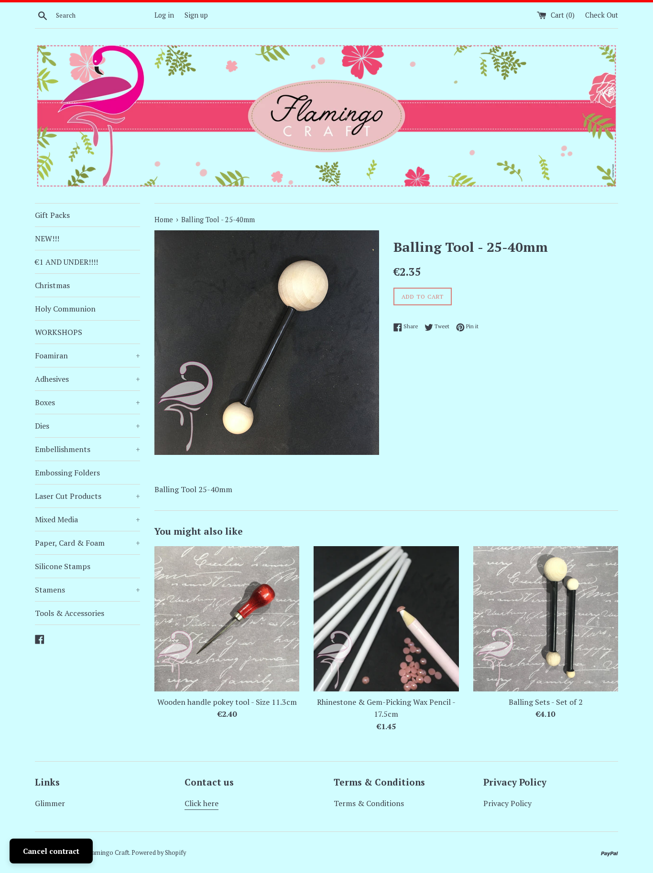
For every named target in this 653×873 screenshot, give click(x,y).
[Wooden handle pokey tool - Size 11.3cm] (226, 618)
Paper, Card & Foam (87, 543)
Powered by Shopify (158, 853)
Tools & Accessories (69, 613)
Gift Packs (52, 215)
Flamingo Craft (108, 853)
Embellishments (87, 449)
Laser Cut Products (87, 496)
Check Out (601, 15)
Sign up (196, 15)
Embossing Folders (67, 472)
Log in (164, 15)
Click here (201, 803)
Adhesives (87, 379)
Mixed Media (87, 519)
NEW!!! (47, 238)
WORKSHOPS (58, 332)
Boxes (87, 402)
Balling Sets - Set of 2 (546, 702)
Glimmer (50, 803)
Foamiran (87, 355)
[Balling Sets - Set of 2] (545, 618)
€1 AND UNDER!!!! (66, 262)
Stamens (87, 589)
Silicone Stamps (62, 566)
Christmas (52, 285)
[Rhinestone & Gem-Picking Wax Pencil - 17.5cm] (386, 618)
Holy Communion (65, 308)
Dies (87, 425)
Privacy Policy (507, 803)
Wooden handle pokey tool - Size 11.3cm (227, 702)
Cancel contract (51, 851)
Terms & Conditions (369, 803)
